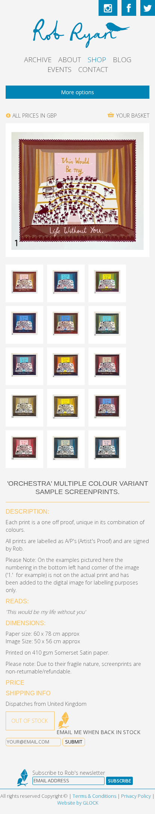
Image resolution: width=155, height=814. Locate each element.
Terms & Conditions (94, 796)
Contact (93, 69)
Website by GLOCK (77, 803)
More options (77, 92)
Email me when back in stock (98, 732)
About (69, 59)
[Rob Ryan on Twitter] (147, 8)
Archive (38, 59)
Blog (122, 59)
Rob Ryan (77, 32)
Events (59, 69)
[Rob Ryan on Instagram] (108, 8)
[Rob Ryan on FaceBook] (129, 8)
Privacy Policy (136, 796)
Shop (97, 59)
